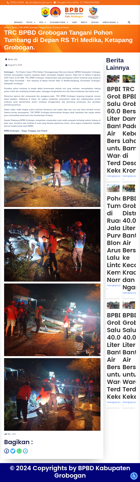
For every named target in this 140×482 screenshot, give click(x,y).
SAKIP (74, 22)
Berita (14, 27)
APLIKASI (95, 22)
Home (6, 27)
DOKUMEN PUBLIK (57, 22)
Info (15, 59)
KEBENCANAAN (109, 22)
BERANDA (18, 22)
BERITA (84, 22)
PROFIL (30, 22)
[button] (129, 22)
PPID (41, 22)
